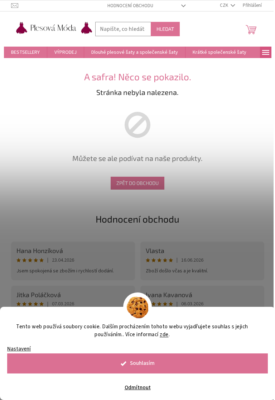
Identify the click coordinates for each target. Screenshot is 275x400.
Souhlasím (142, 363)
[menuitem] (25, 52)
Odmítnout (138, 387)
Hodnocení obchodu (130, 6)
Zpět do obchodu (137, 183)
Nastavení (19, 349)
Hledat (165, 29)
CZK (224, 5)
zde (164, 334)
